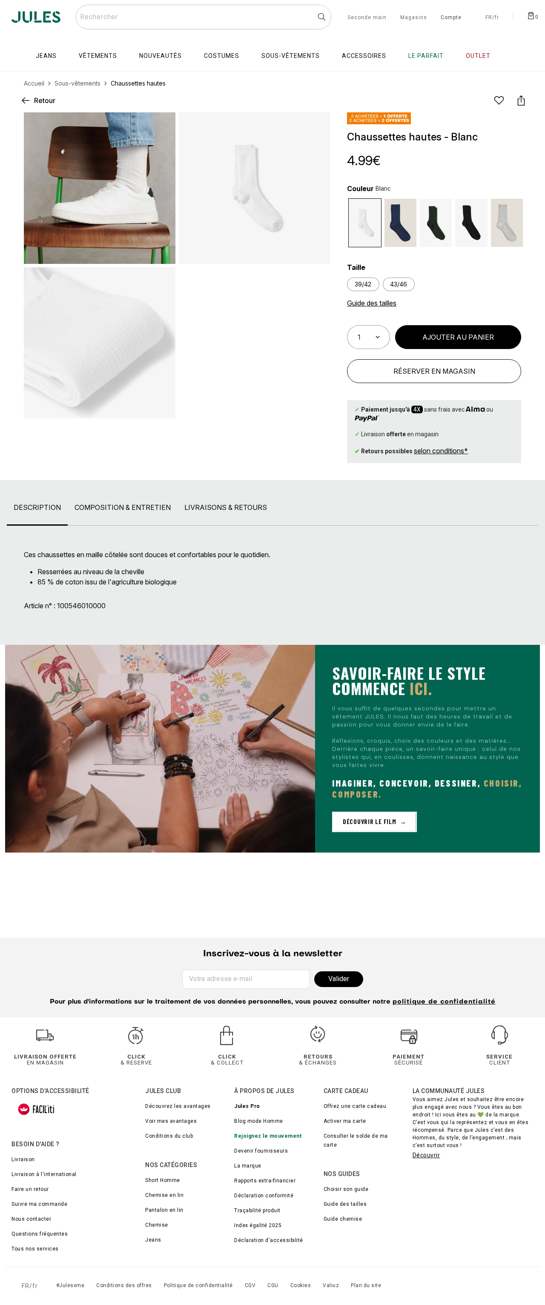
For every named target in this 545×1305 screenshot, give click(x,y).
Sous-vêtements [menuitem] (290, 55)
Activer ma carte (345, 1121)
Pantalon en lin (164, 1210)
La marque (247, 1166)
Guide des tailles (345, 1204)
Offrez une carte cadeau (355, 1106)
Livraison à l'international (44, 1174)
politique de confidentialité (444, 1002)
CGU (272, 1285)
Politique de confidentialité (198, 1285)
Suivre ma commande (39, 1204)
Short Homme (162, 1180)
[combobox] (203, 17)
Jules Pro (247, 1106)
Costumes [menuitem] (221, 55)
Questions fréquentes (39, 1234)
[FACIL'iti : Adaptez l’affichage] (36, 1109)
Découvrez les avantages (178, 1106)
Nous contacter (31, 1219)
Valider (338, 979)
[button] (316, 126)
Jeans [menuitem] (46, 55)
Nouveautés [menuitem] (160, 55)
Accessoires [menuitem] (364, 55)
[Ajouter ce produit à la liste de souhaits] (499, 100)
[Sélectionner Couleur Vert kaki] (436, 223)
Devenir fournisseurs (261, 1151)
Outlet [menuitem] (478, 55)
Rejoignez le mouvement (267, 1136)
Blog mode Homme (258, 1121)
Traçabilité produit (257, 1210)
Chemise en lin (164, 1195)
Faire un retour (30, 1189)
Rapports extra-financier (264, 1181)
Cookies (300, 1285)
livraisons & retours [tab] (225, 507)
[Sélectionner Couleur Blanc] (365, 223)
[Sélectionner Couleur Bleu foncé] (400, 223)
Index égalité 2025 (257, 1225)
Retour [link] (44, 100)
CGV (250, 1285)
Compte (451, 18)
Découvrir (426, 1155)
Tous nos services (35, 1249)
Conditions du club (169, 1136)
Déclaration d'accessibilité (268, 1240)
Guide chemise (343, 1219)
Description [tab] (37, 507)
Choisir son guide (346, 1189)
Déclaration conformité (263, 1196)
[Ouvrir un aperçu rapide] (316, 126)
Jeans (153, 1240)
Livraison (23, 1159)
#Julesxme (70, 1285)
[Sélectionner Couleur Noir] (471, 223)
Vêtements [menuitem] (98, 55)
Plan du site (366, 1285)
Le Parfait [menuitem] (426, 55)
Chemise (156, 1225)
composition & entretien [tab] (123, 507)
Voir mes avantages (171, 1121)
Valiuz (331, 1285)
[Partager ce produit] (521, 100)
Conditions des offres (124, 1285)
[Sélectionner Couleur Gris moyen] (507, 223)
